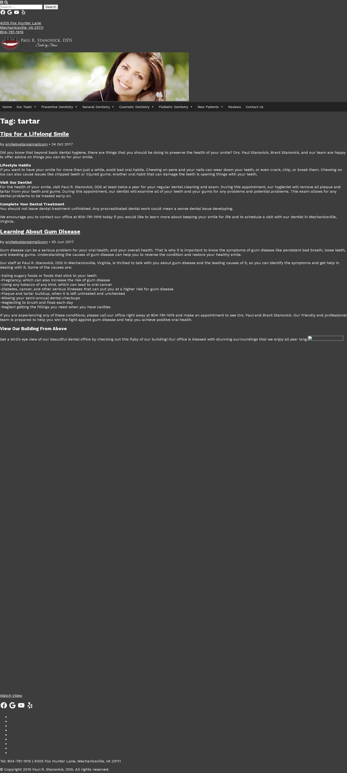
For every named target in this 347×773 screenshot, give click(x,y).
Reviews (234, 107)
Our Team (24, 107)
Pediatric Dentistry (173, 107)
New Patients (208, 107)
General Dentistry (96, 107)
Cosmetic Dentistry (134, 107)
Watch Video (11, 695)
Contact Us (254, 107)
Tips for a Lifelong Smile (34, 134)
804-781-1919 (11, 32)
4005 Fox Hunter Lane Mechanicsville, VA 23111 (21, 25)
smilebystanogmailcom (26, 144)
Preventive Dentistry (57, 107)
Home (7, 107)
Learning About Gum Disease (40, 231)
